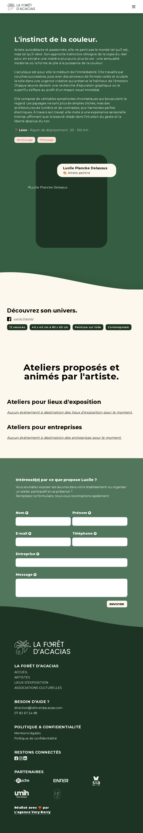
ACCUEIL (21, 672)
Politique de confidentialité (35, 738)
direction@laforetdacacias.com (38, 708)
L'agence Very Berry (32, 812)
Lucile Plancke (23, 319)
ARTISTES (22, 677)
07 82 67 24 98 (25, 713)
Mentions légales (27, 733)
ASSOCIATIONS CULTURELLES (38, 688)
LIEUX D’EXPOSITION (31, 682)
